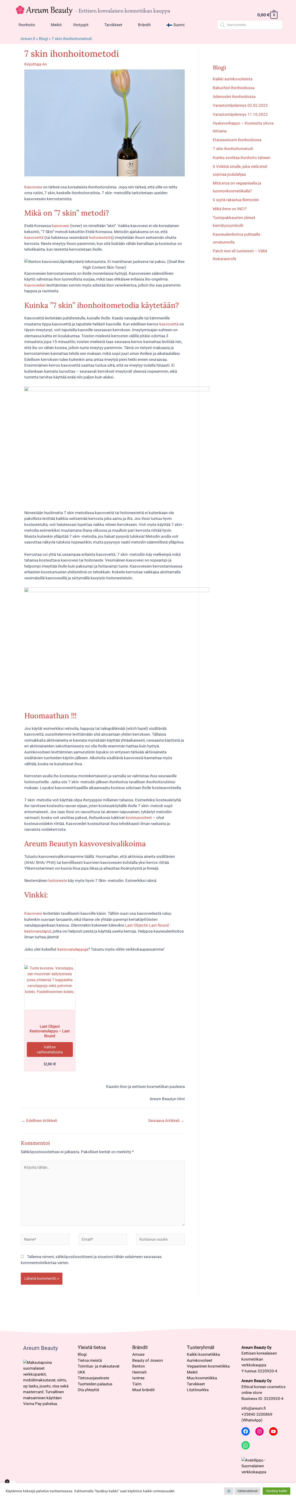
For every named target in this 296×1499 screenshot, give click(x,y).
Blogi (43, 38)
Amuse (138, 1354)
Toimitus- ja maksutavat (99, 1366)
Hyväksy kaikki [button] (276, 1491)
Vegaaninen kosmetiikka (208, 1366)
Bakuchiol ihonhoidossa (233, 87)
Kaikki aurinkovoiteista (232, 79)
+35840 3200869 (256, 1414)
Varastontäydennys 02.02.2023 (240, 105)
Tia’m (137, 1384)
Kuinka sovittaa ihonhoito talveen (241, 157)
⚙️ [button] (229, 1491)
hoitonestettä (100, 237)
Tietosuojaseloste (93, 1378)
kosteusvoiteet (139, 817)
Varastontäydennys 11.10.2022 (240, 114)
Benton (138, 1366)
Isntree (138, 1378)
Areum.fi (28, 38)
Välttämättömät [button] (247, 1491)
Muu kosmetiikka (202, 1378)
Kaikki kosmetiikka (203, 1354)
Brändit (140, 1347)
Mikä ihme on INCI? (230, 208)
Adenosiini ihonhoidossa (234, 96)
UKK (81, 1372)
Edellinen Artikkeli (39, 1120)
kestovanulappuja (72, 949)
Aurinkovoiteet (199, 1360)
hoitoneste (57, 880)
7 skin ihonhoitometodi (233, 148)
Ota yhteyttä (88, 1389)
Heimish (139, 1372)
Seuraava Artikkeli (166, 1120)
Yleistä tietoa (92, 1347)
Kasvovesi (33, 187)
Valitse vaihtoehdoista (50, 1049)
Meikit (192, 1372)
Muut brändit (143, 1389)
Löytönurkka (198, 1389)
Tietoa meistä (90, 1360)
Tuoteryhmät (200, 1347)
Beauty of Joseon (147, 1360)
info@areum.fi (253, 1408)
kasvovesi (60, 225)
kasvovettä (33, 237)
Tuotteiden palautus (95, 1384)
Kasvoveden (35, 285)
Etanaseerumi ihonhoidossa (237, 139)
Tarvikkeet (196, 1384)
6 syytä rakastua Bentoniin (236, 199)
